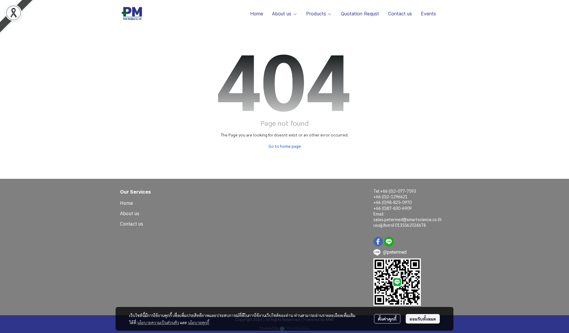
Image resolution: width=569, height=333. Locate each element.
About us (129, 213)
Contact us (131, 224)
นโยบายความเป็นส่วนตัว (158, 322)
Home (126, 203)
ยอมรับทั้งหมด (423, 318)
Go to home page (284, 146)
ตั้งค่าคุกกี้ (387, 318)
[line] (389, 241)
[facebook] (378, 241)
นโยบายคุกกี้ (198, 322)
